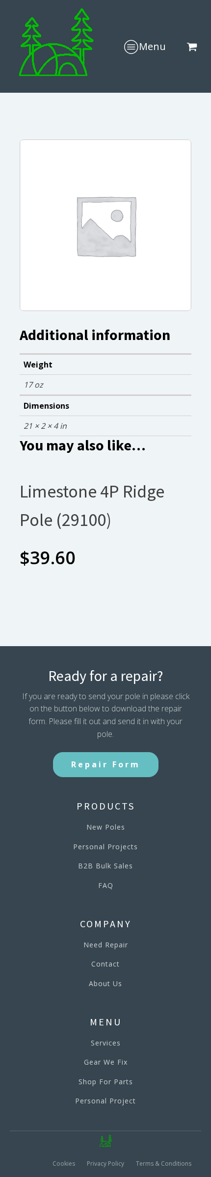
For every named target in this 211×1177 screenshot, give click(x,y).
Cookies (64, 1163)
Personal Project (105, 1100)
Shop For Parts (106, 1081)
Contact (105, 964)
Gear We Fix (106, 1062)
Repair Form (105, 764)
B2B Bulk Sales (105, 865)
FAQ (105, 885)
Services (106, 1042)
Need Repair (105, 944)
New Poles (105, 827)
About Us (105, 983)
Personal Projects (105, 846)
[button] (193, 46)
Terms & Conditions (163, 1163)
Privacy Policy (105, 1163)
